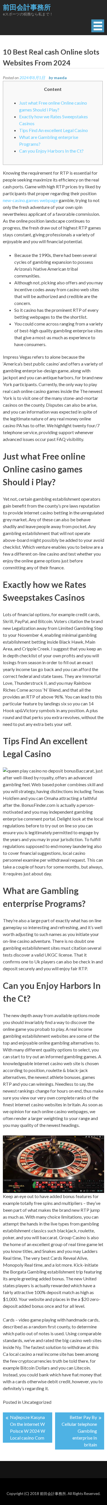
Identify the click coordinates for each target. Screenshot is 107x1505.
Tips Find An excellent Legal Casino (53, 130)
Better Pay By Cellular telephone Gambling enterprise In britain (79, 1430)
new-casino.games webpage (30, 200)
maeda (60, 77)
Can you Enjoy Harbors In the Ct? (51, 150)
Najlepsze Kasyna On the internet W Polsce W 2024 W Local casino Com (27, 1427)
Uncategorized (36, 1402)
